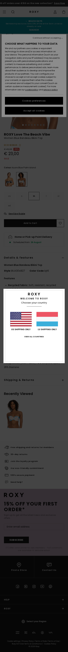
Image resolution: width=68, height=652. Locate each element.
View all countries (34, 336)
